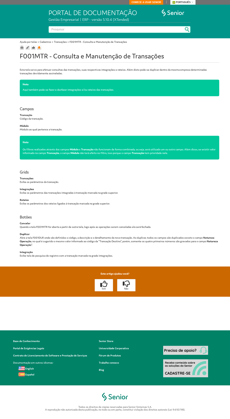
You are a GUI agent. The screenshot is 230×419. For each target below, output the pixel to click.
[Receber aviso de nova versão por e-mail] (39, 47)
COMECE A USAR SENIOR (146, 2)
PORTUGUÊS (183, 2)
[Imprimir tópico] (22, 47)
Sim (104, 288)
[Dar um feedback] (33, 47)
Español (29, 374)
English (29, 368)
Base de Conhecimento (26, 341)
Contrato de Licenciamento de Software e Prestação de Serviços (50, 355)
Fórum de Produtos (110, 355)
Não (126, 288)
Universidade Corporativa (114, 348)
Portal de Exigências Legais (28, 348)
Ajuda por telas (28, 42)
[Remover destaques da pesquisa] (28, 47)
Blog (101, 370)
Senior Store (106, 341)
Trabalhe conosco (109, 362)
